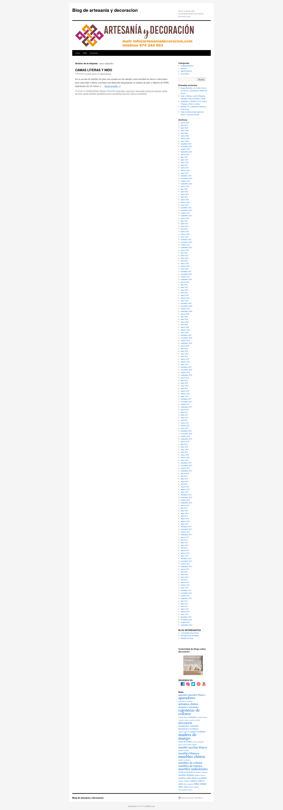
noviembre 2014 (186, 497)
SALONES (185, 74)
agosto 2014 (185, 505)
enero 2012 (185, 587)
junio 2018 (184, 383)
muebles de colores (190, 763)
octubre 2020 (185, 308)
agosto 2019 (185, 346)
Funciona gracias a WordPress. (192, 798)
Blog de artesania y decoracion (105, 10)
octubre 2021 (185, 276)
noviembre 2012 (186, 561)
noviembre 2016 (186, 433)
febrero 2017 (185, 425)
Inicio (77, 53)
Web (85, 53)
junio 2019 (184, 351)
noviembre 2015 (186, 465)
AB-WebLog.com (150, 806)
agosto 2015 (185, 473)
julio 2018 (184, 380)
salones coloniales (184, 781)
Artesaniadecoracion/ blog (190, 633)
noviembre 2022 (186, 242)
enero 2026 (185, 141)
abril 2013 (184, 548)
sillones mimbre (194, 787)
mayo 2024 (185, 194)
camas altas (140, 91)
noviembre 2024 (186, 178)
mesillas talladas (191, 745)
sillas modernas (188, 784)
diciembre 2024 (186, 175)
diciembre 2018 (186, 367)
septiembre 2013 (186, 534)
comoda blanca (183, 717)
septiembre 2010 (186, 625)
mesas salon (182, 745)
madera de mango (187, 736)
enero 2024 (185, 205)
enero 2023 (185, 237)
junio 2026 (184, 128)
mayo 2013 (185, 545)
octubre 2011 (185, 595)
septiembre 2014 (186, 502)
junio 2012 (184, 574)
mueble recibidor (183, 750)
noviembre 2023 (186, 210)
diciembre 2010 (186, 617)
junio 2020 (184, 319)
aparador (183, 694)
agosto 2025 (185, 154)
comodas (192, 716)
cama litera (120, 91)
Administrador (105, 73)
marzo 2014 (185, 518)
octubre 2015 (185, 468)
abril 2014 (184, 516)
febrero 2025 (185, 170)
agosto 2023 (185, 218)
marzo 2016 (185, 455)
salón (180, 783)
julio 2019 (184, 348)
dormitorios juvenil (104, 93)
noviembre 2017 (186, 401)
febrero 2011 (185, 611)
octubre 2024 (185, 181)
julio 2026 (184, 125)
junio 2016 (184, 447)
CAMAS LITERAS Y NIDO (93, 70)
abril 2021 (184, 292)
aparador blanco (196, 694)
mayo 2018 (185, 385)
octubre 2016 (185, 436)
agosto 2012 (185, 569)
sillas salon (183, 786)
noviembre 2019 (186, 338)
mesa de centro (185, 741)
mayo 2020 (185, 322)
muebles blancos (188, 753)
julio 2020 (184, 316)
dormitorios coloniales (188, 725)
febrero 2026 (185, 138)
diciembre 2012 (186, 558)
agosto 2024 (185, 186)
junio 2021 (184, 287)
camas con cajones (153, 91)
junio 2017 (184, 415)
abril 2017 (184, 420)
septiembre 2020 (186, 311)
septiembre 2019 (186, 343)
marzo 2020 (185, 327)
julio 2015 (184, 476)
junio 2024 (184, 191)
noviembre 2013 (186, 529)
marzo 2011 (185, 609)
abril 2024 (184, 197)
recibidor (203, 777)
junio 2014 (184, 510)
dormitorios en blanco (188, 728)
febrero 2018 (185, 393)
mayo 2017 (185, 417)
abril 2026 (184, 133)
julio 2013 (184, 540)
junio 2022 (184, 255)
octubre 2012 (185, 563)
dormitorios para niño (121, 93)
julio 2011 (184, 601)
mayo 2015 (185, 481)
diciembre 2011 (186, 590)
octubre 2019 (185, 340)
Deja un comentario (139, 93)
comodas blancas (202, 717)
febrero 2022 (185, 266)
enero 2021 (185, 300)
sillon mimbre (182, 790)
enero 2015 (185, 492)
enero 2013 (185, 556)
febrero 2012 (185, 585)
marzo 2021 (185, 295)
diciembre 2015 (186, 462)
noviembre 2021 (186, 274)
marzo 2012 (185, 582)
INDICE (103, 91)
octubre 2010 (185, 622)
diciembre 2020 (186, 303)
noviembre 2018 (186, 369)
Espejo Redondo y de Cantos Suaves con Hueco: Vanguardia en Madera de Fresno (194, 90)
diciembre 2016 (186, 431)
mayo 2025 (185, 162)
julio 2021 (184, 284)
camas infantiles (89, 93)
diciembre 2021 (186, 271)
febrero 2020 (185, 330)
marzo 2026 (185, 136)
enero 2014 (185, 524)
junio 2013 (184, 542)
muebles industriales (193, 768)
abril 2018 (184, 388)
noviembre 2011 (186, 593)
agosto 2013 (185, 537)
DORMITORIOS (92, 91)
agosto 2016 (185, 441)
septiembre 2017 (186, 407)
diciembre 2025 (186, 144)
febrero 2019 (185, 361)
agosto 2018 (185, 377)
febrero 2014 (185, 521)
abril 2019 (184, 356)
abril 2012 (184, 579)
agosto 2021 (185, 282)
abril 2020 (184, 324)
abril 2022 (184, 260)
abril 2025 (184, 165)
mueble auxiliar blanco (192, 747)
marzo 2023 (185, 231)
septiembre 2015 (186, 470)
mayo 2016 (185, 449)
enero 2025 (185, 173)
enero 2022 (185, 268)
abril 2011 (184, 606)
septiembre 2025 (186, 151)
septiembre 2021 (186, 279)
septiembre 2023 (186, 215)
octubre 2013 (185, 532)
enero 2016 (185, 460)
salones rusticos (197, 780)
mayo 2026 (185, 130)
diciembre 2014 (186, 494)
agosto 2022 (185, 250)
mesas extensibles (198, 742)
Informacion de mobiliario (190, 635)
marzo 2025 (185, 167)
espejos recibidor (197, 731)
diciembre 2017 (186, 399)
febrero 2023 (185, 234)
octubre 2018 (185, 372)
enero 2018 (185, 396)
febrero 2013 (185, 553)
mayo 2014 (185, 513)
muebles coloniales (184, 760)
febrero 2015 (185, 489)
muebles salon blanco (188, 777)
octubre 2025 (185, 149)
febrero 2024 (185, 202)
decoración (185, 723)
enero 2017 (185, 428)
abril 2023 (184, 229)
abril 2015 (184, 484)
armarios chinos (188, 704)
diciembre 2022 (186, 239)
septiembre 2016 (186, 439)
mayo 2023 (185, 226)
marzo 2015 (185, 486)
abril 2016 (184, 452)
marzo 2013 (185, 550)
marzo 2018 (185, 391)
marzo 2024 (185, 199)
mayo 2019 (185, 354)
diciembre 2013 (186, 526)
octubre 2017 (185, 404)
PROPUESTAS (186, 71)
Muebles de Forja (187, 638)
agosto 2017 (185, 409)
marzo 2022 (185, 263)
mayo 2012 (185, 577)
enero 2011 (185, 614)
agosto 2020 (185, 314)
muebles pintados (186, 774)
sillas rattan (200, 783)
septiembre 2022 (186, 247)
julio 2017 (184, 412)
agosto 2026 (185, 122)
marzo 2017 (185, 423)
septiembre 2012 (186, 566)
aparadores (186, 697)
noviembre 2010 (186, 619)
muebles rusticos (200, 775)
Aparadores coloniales (185, 701)
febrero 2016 (185, 457)
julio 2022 (184, 252)
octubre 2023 (185, 213)
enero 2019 (185, 364)
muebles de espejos (190, 766)
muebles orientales (202, 772)
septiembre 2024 (186, 183)
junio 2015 (184, 478)
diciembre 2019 (186, 335)
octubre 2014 (185, 500)
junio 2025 (184, 159)
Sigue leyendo (113, 86)
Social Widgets (132, 806)
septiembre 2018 (186, 375)
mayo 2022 (185, 258)
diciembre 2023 (186, 207)
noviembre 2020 (186, 306)
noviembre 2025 (186, 146)
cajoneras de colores (189, 711)
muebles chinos (191, 756)
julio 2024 (184, 189)
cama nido (130, 91)
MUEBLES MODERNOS (186, 772)
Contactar (94, 53)
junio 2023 (184, 223)
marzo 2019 (185, 359)
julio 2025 (184, 157)
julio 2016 (184, 444)
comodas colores (183, 720)
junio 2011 (184, 603)
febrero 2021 (185, 298)
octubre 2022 (185, 245)
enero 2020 (185, 332)
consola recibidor (194, 720)
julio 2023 (184, 221)
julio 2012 (184, 571)
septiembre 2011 (186, 598)
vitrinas (189, 790)
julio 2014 (184, 508)
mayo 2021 (185, 290)
